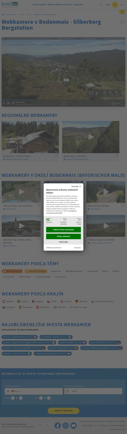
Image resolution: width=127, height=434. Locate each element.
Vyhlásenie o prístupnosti (53, 248)
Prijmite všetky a (63, 230)
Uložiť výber (63, 242)
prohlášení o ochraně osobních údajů (61, 212)
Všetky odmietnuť (63, 236)
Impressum (77, 248)
